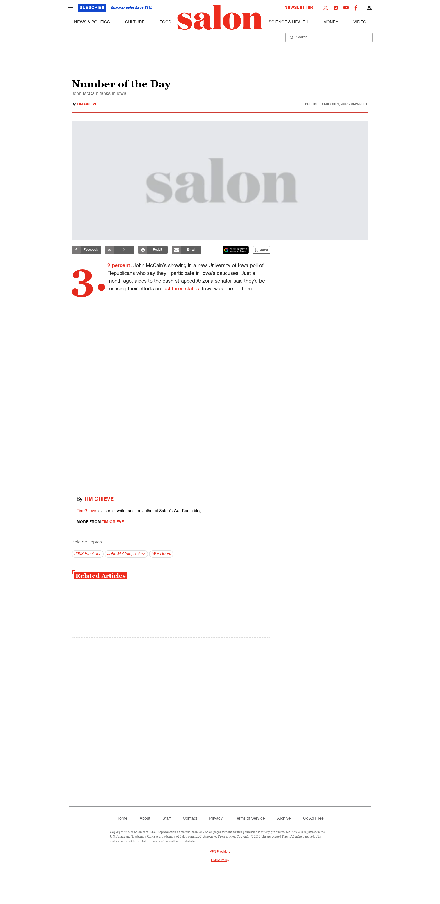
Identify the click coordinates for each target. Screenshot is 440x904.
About (145, 819)
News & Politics (92, 22)
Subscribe (92, 8)
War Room (161, 554)
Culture (135, 22)
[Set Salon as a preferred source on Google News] (236, 250)
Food (165, 22)
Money (330, 22)
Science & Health (288, 22)
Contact (190, 819)
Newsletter (298, 8)
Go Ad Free (313, 819)
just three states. (181, 289)
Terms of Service (250, 819)
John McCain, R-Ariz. (126, 554)
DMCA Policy (220, 860)
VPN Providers (220, 851)
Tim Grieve (87, 104)
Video (359, 22)
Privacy (216, 819)
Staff (166, 819)
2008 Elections (87, 554)
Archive (284, 819)
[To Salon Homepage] (220, 17)
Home (121, 819)
